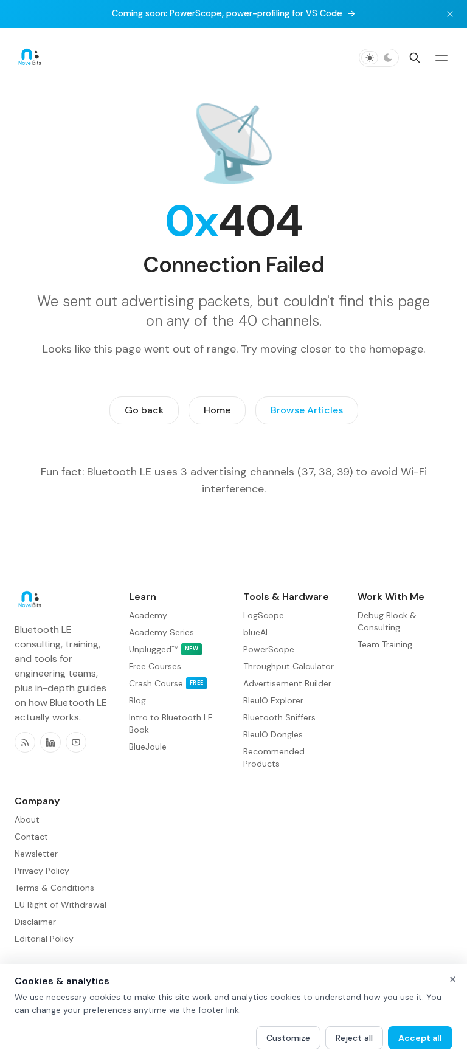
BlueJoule (148, 746)
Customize (288, 1037)
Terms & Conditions (54, 887)
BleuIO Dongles (273, 734)
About (27, 819)
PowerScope (268, 649)
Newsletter (36, 853)
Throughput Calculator (288, 666)
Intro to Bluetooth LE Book (171, 723)
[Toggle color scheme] (379, 58)
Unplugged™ (163, 649)
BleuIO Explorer (273, 700)
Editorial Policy (44, 938)
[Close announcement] (450, 14)
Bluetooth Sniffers (279, 717)
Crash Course (166, 683)
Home (217, 410)
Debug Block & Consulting (387, 621)
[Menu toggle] (441, 58)
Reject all (354, 1037)
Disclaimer (35, 921)
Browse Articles (307, 410)
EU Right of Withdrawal (60, 904)
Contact (31, 836)
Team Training (385, 644)
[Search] (415, 58)
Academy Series (161, 632)
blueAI (255, 632)
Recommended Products (274, 757)
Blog (137, 700)
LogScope (263, 615)
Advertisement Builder (287, 683)
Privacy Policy (42, 870)
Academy (148, 615)
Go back (144, 410)
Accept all (420, 1037)
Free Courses (155, 666)
